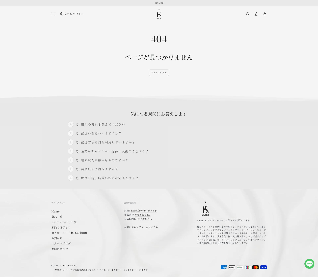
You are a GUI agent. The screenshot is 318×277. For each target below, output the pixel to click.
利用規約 (143, 270)
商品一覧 (56, 217)
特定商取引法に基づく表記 (83, 270)
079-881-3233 (142, 214)
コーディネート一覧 (63, 222)
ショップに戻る (159, 72)
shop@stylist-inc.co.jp (144, 210)
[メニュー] (53, 14)
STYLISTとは (60, 227)
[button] (247, 14)
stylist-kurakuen (68, 265)
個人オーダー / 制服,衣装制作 (69, 233)
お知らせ (56, 238)
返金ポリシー (129, 270)
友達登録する (145, 218)
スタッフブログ (61, 243)
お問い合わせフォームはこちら (141, 227)
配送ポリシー (61, 270)
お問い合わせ (59, 249)
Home (55, 211)
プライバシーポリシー (109, 270)
